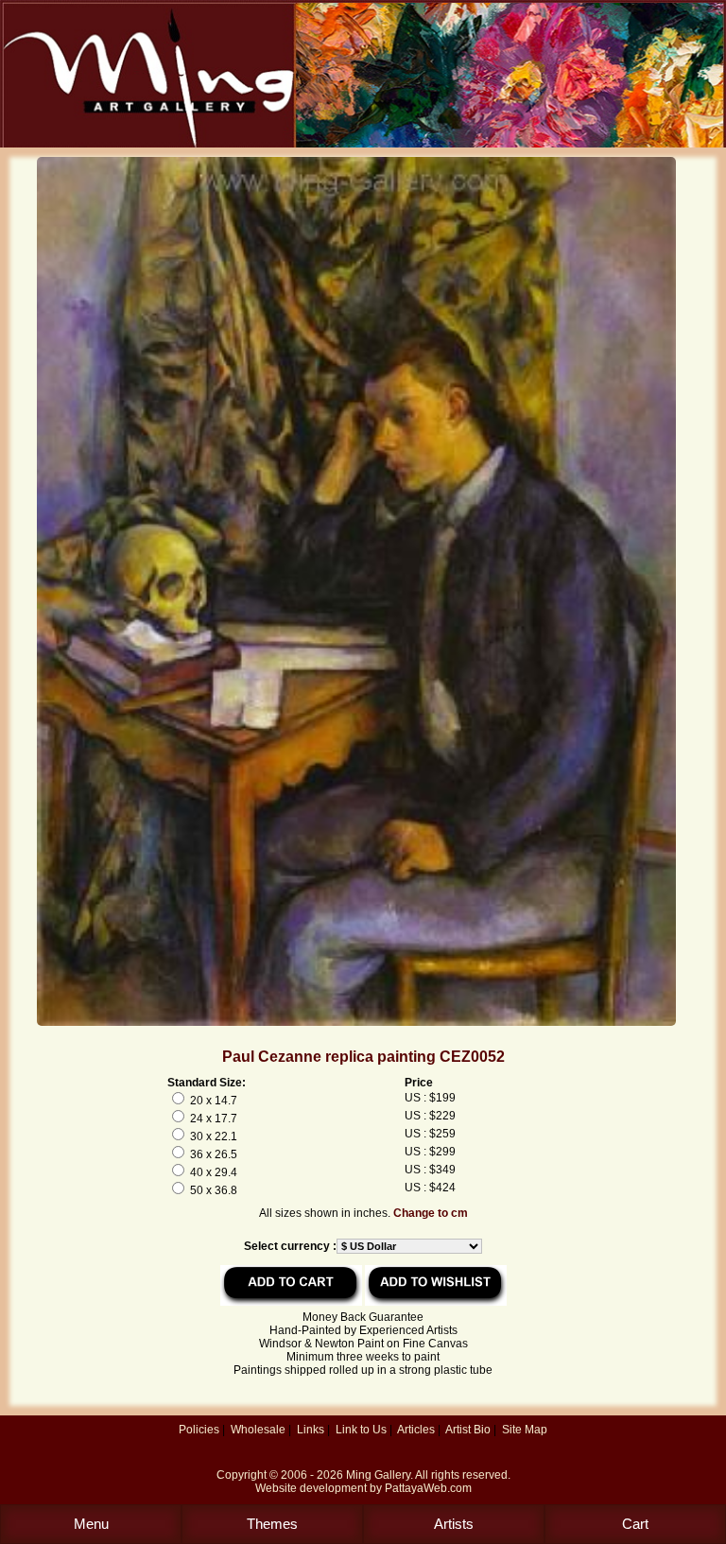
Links (310, 1429)
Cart (635, 1524)
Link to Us (361, 1429)
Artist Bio (468, 1429)
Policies (199, 1429)
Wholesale (258, 1429)
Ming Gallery (378, 1475)
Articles (416, 1429)
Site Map (524, 1429)
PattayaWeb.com (428, 1488)
